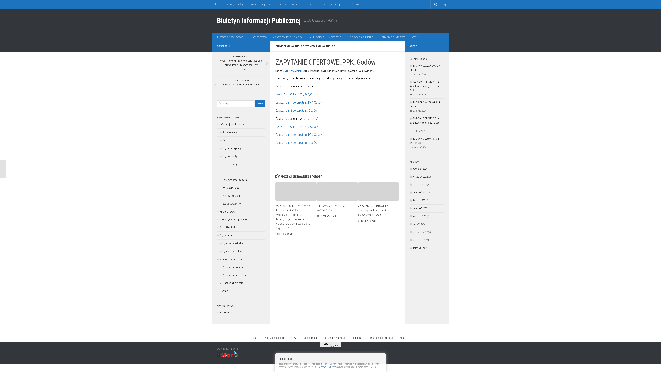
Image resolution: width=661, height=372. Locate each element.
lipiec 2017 (418, 248)
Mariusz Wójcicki (292, 71)
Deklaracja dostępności (334, 4)
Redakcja (311, 4)
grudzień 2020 (420, 208)
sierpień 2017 (420, 240)
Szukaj (441, 4)
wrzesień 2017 (420, 232)
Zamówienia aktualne (320, 46)
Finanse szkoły (258, 37)
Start (217, 4)
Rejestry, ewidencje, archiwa (287, 37)
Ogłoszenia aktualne (289, 46)
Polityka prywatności (290, 4)
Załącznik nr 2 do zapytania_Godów (296, 110)
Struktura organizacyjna (235, 180)
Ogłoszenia (335, 37)
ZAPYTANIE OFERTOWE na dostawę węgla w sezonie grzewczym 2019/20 (373, 210)
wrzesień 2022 (420, 176)
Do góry (333, 345)
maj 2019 (417, 224)
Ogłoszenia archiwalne (234, 251)
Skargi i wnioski (315, 37)
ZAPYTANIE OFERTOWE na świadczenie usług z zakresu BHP (424, 86)
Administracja (227, 312)
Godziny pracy (230, 132)
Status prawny (230, 164)
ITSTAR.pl (234, 348)
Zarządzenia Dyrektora (392, 37)
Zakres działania (231, 187)
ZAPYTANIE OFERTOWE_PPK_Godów (297, 94)
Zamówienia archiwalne (235, 275)
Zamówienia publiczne (361, 37)
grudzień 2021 (420, 192)
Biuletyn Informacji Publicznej (259, 20)
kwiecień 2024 (420, 168)
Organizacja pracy (232, 148)
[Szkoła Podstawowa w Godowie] (263, 46)
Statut (226, 172)
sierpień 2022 (420, 184)
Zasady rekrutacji (231, 195)
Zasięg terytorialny (232, 203)
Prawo (252, 4)
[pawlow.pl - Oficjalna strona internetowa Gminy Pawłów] (257, 46)
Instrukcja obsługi (234, 4)
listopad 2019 (419, 216)
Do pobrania (267, 4)
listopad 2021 (419, 200)
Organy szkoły (230, 156)
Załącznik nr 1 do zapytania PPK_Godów (299, 102)
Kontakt (355, 4)
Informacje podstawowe (230, 37)
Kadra (226, 140)
